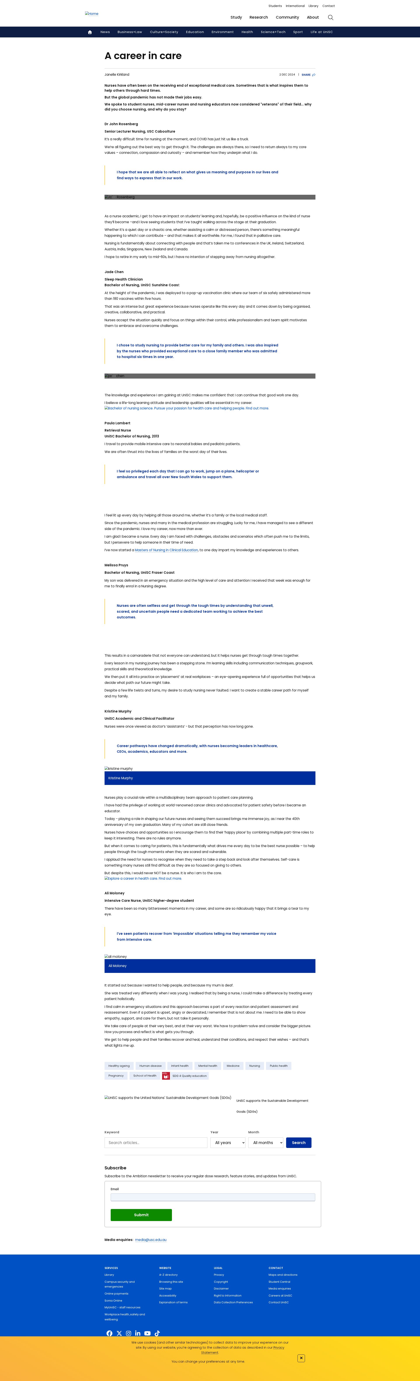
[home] (91, 13)
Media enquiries (280, 1288)
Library (313, 6)
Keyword (112, 1132)
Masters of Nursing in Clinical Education (166, 550)
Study (236, 17)
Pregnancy (116, 1075)
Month (253, 1132)
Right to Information (228, 1295)
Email (115, 1189)
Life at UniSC (322, 32)
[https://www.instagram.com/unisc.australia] (128, 1334)
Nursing (254, 1066)
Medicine (233, 1066)
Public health (279, 1066)
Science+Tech (273, 32)
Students (275, 6)
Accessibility (167, 1295)
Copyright (221, 1282)
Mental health (207, 1066)
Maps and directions (283, 1275)
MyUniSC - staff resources (122, 1307)
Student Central (279, 1282)
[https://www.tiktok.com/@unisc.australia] (157, 1334)
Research (259, 17)
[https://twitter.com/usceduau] (119, 1334)
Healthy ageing (119, 1066)
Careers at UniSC (280, 1295)
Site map (165, 1288)
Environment (223, 32)
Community (287, 17)
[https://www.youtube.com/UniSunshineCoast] (147, 1334)
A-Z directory (168, 1275)
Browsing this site (171, 1282)
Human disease (151, 1066)
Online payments (116, 1293)
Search (299, 1142)
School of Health (144, 1075)
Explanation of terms (173, 1302)
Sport (298, 32)
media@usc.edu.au (150, 1239)
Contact (328, 6)
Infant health (180, 1066)
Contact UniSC (279, 1302)
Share (306, 75)
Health (247, 32)
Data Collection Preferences (233, 1302)
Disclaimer (221, 1288)
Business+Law (130, 32)
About (313, 17)
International (295, 6)
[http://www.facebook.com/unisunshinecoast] (109, 1334)
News (105, 32)
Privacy (219, 1275)
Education (195, 32)
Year (214, 1132)
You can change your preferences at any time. (208, 1361)
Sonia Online (113, 1300)
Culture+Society (164, 32)
